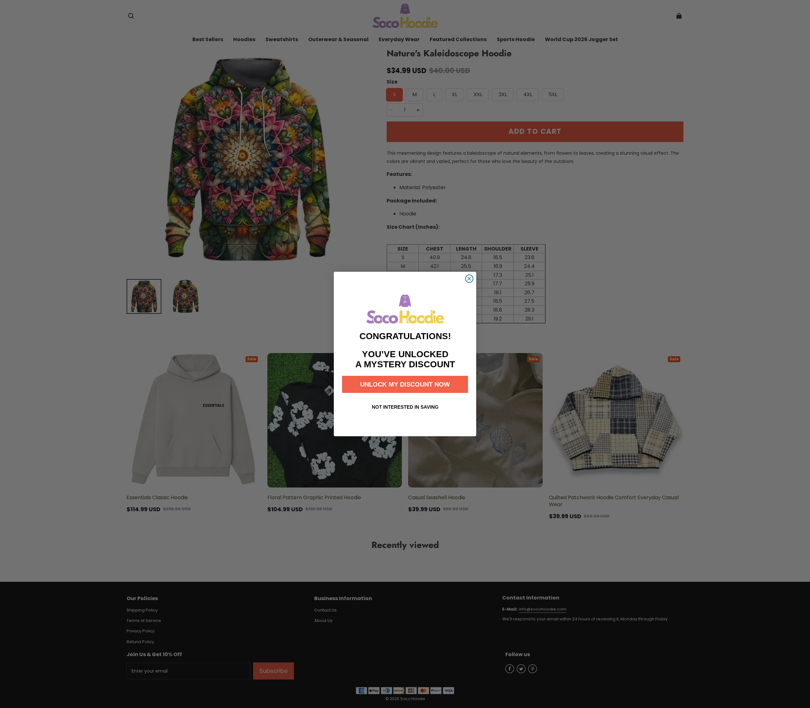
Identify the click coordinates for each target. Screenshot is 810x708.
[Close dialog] (469, 279)
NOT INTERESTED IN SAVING (405, 407)
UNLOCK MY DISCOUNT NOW (405, 384)
